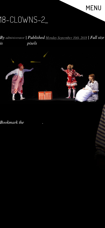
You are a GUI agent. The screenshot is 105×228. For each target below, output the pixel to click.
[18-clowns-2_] (52, 75)
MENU (94, 8)
